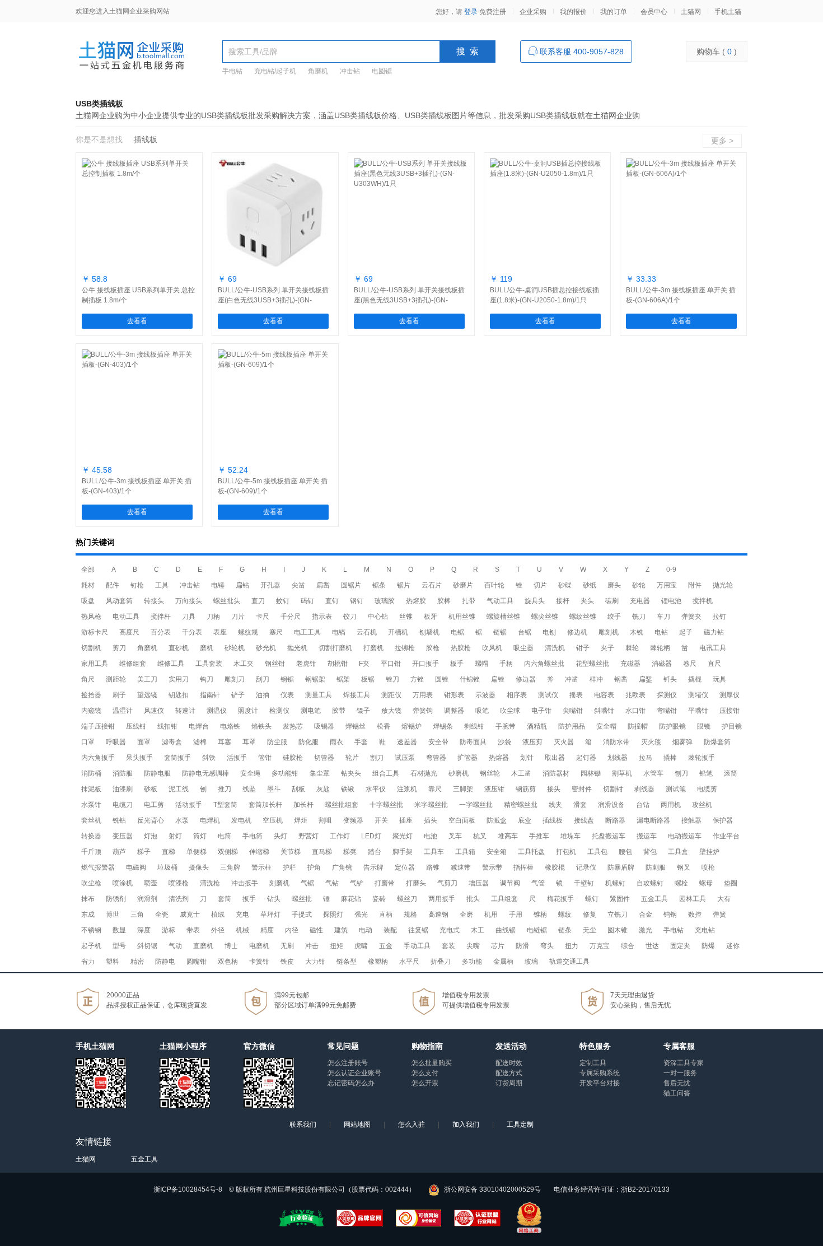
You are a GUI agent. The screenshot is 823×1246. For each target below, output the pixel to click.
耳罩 (249, 742)
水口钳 (635, 711)
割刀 (377, 758)
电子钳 (541, 711)
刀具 (188, 616)
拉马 (645, 758)
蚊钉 (282, 601)
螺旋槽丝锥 (503, 616)
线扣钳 (167, 726)
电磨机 (259, 946)
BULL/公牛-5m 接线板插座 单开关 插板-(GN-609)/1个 (273, 486)
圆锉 (441, 679)
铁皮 (287, 961)
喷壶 (150, 883)
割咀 (325, 820)
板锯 (368, 679)
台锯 (524, 632)
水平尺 (409, 961)
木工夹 (243, 664)
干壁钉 (584, 883)
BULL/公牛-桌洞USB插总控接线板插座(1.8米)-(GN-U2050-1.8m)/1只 (544, 295)
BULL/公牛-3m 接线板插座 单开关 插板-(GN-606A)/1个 (681, 295)
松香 (383, 726)
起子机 (91, 946)
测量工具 (318, 695)
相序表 (517, 695)
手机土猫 (727, 12)
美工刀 (147, 679)
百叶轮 (494, 585)
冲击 (312, 946)
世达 (652, 946)
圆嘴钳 (196, 961)
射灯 (175, 836)
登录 (471, 12)
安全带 (438, 742)
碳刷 (612, 601)
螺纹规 (248, 632)
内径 (291, 930)
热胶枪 (461, 648)
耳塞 (224, 742)
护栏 (289, 867)
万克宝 (600, 946)
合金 (645, 914)
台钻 (642, 805)
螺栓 (681, 883)
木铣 (636, 632)
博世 (112, 914)
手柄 (506, 664)
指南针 (210, 695)
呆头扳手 (139, 758)
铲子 (238, 695)
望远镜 (147, 695)
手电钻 (232, 71)
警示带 (492, 867)
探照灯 (333, 914)
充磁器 (630, 664)
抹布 (88, 899)
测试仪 (548, 695)
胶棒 (444, 601)
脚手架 (402, 852)
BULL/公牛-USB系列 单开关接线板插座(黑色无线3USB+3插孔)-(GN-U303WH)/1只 (409, 300)
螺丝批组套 (341, 805)
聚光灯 (402, 836)
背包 (650, 852)
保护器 (723, 820)
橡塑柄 (378, 961)
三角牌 (230, 867)
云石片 (432, 585)
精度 (267, 930)
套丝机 (91, 820)
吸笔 (482, 711)
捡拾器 (91, 695)
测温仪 (217, 711)
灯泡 (150, 836)
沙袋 (504, 742)
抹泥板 (91, 789)
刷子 (119, 695)
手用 (515, 914)
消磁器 (662, 664)
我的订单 (613, 12)
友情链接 (93, 1141)
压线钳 (136, 726)
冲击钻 (350, 71)
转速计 (185, 711)
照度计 (248, 711)
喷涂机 (123, 883)
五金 (385, 946)
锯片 (403, 585)
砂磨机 (458, 773)
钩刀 (206, 679)
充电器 (640, 601)
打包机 (566, 852)
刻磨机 (279, 883)
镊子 (363, 711)
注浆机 (407, 789)
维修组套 (132, 664)
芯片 (497, 946)
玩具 (719, 679)
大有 (724, 899)
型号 (119, 946)
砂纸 (589, 585)
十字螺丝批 (386, 805)
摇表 (576, 695)
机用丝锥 (461, 616)
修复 (589, 914)
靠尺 (435, 789)
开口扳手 (425, 664)
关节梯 (290, 852)
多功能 (472, 961)
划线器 (617, 758)
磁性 (316, 930)
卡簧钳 (259, 961)
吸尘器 (523, 648)
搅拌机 (703, 601)
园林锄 (591, 773)
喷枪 (708, 867)
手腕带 (505, 726)
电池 (430, 836)
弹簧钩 (423, 711)
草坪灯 (270, 914)
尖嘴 (473, 946)
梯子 (144, 852)
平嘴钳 (698, 711)
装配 (390, 930)
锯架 (343, 679)
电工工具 (307, 632)
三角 (137, 914)
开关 (381, 820)
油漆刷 (123, 789)
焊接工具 (356, 695)
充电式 (449, 930)
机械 (242, 930)
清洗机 (555, 648)
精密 (137, 961)
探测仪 (667, 695)
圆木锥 (617, 930)
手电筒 (252, 836)
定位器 (405, 867)
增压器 (479, 883)
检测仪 (279, 711)
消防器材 (556, 773)
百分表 (161, 632)
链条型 (346, 961)
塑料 (112, 961)
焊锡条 (443, 726)
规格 (410, 914)
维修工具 (170, 664)
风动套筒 (119, 601)
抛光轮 (723, 585)
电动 (365, 930)
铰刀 (350, 616)
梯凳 (350, 852)
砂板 (150, 789)
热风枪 (91, 616)
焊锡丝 (355, 726)
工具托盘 (531, 852)
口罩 (88, 742)
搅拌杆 (161, 616)
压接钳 (729, 711)
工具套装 (208, 664)
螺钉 (591, 899)
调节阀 (510, 883)
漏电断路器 (653, 820)
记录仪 (586, 867)
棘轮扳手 (701, 758)
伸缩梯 (259, 852)
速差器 (407, 742)
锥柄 (540, 914)
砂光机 (266, 648)
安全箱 (497, 852)
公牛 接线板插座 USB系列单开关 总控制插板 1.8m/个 (138, 295)
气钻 (332, 883)
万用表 (423, 695)
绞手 (614, 616)
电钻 (661, 632)
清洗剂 (179, 899)
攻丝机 (702, 805)
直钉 (332, 601)
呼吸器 (116, 742)
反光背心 (150, 820)
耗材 (88, 585)
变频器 (353, 820)
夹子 (607, 648)
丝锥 (406, 616)
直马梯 (322, 852)
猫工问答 (676, 1093)
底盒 (524, 820)
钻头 (273, 899)
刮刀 (262, 679)
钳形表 (454, 695)
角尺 (88, 679)
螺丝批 (302, 899)
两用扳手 (441, 899)
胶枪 (432, 648)
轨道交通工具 (569, 961)
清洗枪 (210, 883)
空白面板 (461, 820)
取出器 (555, 758)
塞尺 (276, 632)
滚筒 (730, 773)
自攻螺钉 (650, 883)
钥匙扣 (179, 695)
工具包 (597, 852)
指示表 (322, 616)
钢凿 (621, 679)
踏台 (374, 852)
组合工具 (385, 773)
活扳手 (237, 758)
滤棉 (200, 742)
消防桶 (91, 773)
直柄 (385, 914)
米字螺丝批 (431, 805)
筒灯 (200, 836)
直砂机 (179, 648)
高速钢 (438, 914)
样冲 (596, 679)
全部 (88, 569)
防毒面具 (473, 742)
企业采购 (533, 12)
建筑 (341, 930)
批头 (473, 899)
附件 (695, 585)
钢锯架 (315, 679)
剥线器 (644, 789)
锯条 (379, 585)
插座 (406, 820)
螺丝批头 (226, 601)
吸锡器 (324, 726)
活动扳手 (188, 805)
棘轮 (632, 648)
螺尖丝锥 (544, 616)
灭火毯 (651, 742)
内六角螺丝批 (544, 664)
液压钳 (494, 789)
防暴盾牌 (620, 867)
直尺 (714, 664)
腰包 (625, 852)
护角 (314, 867)
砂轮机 (235, 648)
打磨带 (385, 883)
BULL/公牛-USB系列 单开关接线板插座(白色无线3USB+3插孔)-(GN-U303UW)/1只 (273, 300)
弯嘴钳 (667, 711)
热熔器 (499, 758)
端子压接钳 (98, 726)
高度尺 (129, 632)
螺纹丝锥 (582, 616)
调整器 (454, 711)
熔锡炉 (411, 726)
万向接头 (188, 601)
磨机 (206, 648)
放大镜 (391, 711)
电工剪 (154, 805)
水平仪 (376, 789)
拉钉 (719, 616)
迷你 (733, 946)
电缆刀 (123, 805)
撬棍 (695, 679)
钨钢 (670, 914)
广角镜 (342, 867)
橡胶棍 (555, 867)
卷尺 (689, 664)
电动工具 (126, 616)
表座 (220, 632)
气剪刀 (447, 883)
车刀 (663, 616)
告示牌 (373, 867)
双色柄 (228, 961)
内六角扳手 (98, 758)
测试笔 (676, 789)
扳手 (249, 899)
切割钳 (613, 789)
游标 (168, 930)
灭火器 (564, 742)
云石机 (367, 632)
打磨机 (373, 648)
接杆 (562, 601)
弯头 (547, 946)
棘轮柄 (660, 648)
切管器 (324, 758)
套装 (448, 946)
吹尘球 (510, 711)
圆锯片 (351, 585)
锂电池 (671, 601)
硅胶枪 (293, 758)
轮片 (352, 758)
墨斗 (273, 789)
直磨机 (203, 946)
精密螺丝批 (520, 805)
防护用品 (571, 726)
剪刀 (119, 648)
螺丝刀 (407, 899)
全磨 (466, 914)
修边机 (577, 632)
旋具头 (535, 601)
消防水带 (616, 742)
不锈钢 (91, 930)
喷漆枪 (179, 883)
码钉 (307, 601)
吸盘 (88, 601)
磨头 (614, 585)
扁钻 (242, 585)
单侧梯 (196, 852)
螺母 (706, 883)
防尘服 (277, 742)
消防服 (123, 773)
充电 (242, 914)
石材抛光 (423, 773)
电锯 (457, 632)
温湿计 (123, 711)
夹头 (587, 601)
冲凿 (571, 679)
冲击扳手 (244, 883)
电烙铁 (230, 726)
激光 (645, 930)
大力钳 (315, 961)
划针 (527, 758)
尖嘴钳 (573, 711)
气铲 (356, 883)
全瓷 (162, 914)
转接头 (154, 601)
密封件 (582, 789)
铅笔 (706, 773)
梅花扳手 (560, 899)
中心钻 (378, 616)
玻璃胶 (385, 601)
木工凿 (521, 773)
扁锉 (497, 679)
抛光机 (297, 648)
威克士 (190, 914)
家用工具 (94, 664)
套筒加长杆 (265, 805)
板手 (457, 664)
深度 (144, 930)
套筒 (224, 899)
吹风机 (492, 648)
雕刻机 (608, 632)
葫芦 (119, 852)
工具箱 (465, 852)
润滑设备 (611, 805)
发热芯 (293, 726)
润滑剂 (147, 899)
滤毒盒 (172, 742)
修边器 (526, 679)
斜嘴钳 (604, 711)
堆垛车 (570, 836)
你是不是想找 (99, 139)
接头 (553, 789)
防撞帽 (638, 726)
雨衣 (336, 742)
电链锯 (537, 930)
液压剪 (532, 742)
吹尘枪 (91, 883)
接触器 (691, 820)
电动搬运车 (685, 836)
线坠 (249, 789)
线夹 (555, 805)
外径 (218, 930)
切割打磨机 (335, 648)
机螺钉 (615, 883)
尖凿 (298, 585)
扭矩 (336, 946)
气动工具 (500, 601)
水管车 (653, 773)
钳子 (583, 648)
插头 (430, 820)
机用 (491, 914)
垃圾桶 (167, 867)
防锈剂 (116, 899)
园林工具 (692, 899)
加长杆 (303, 805)
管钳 (265, 758)
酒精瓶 (537, 726)
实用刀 (179, 679)
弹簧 (719, 914)
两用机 (671, 805)
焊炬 (300, 820)
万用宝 (667, 585)
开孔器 (270, 585)
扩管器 (467, 758)
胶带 (338, 711)
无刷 (287, 946)
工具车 (434, 852)
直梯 (168, 852)
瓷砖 (379, 899)
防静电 (165, 961)
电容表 (604, 695)
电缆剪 (707, 789)
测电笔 (311, 711)
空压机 (273, 820)
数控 (695, 914)
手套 (361, 742)
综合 (627, 946)
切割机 (91, 648)
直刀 (258, 601)
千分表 (192, 632)
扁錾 (645, 679)
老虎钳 (306, 664)
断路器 (615, 820)
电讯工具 (712, 648)
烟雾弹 (682, 742)
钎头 (670, 679)
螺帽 (481, 664)
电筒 (224, 836)
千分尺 (290, 616)
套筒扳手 (177, 758)
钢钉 (356, 601)
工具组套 (504, 899)
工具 (162, 585)
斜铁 (209, 758)
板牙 (430, 616)
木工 (477, 930)
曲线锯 (505, 930)
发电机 (241, 820)
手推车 (539, 836)
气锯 (307, 883)
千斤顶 (91, 852)
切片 (540, 585)
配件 (112, 585)
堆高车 (508, 836)
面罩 (144, 742)
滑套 (580, 805)
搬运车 (647, 836)
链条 (565, 930)
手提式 (302, 914)
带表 (193, 930)
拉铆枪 (405, 648)
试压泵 (405, 758)
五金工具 (654, 899)
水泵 (182, 820)
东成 (88, 914)
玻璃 (531, 961)
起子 (686, 632)
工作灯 (340, 836)
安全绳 (250, 773)
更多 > (722, 140)
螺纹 (565, 914)
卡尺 (262, 616)
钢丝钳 (275, 664)
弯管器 (436, 758)
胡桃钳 (338, 664)
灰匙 (323, 789)
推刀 (224, 789)
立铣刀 (617, 914)
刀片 (238, 616)
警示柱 (261, 867)
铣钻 (119, 820)
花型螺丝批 (592, 664)
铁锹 (347, 789)
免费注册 (492, 12)
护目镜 (732, 726)
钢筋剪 (526, 789)
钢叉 (683, 867)
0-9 (671, 569)
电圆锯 (382, 71)
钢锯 (287, 679)
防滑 (522, 946)
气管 (538, 883)
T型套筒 (225, 805)
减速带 (461, 867)
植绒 (218, 914)
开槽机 (398, 632)
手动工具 (417, 946)
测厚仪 (729, 695)
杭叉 (480, 836)
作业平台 (726, 836)
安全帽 (606, 726)
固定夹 (680, 946)
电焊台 (199, 726)
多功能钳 (285, 773)
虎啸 (361, 946)
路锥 (432, 867)
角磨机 (318, 71)
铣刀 (639, 616)
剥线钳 (474, 726)
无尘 (589, 930)
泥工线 (179, 789)
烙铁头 (261, 726)
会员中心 (653, 12)
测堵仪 (698, 695)
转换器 (91, 836)
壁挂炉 (709, 852)
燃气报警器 (98, 867)
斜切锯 (147, 946)
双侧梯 (228, 852)
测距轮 (116, 679)
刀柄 (213, 616)
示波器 (485, 695)
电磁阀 (136, 867)
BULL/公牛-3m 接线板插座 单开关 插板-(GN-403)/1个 (136, 486)
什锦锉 (470, 679)
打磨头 (416, 883)
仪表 (287, 695)
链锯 (500, 632)
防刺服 (656, 867)
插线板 (145, 139)
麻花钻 (351, 899)
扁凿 (323, 585)
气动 (175, 946)
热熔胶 (416, 601)
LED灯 (371, 836)
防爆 (708, 946)
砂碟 (565, 585)
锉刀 (392, 679)
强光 (361, 914)
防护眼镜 (672, 726)
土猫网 (691, 12)
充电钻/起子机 (275, 71)
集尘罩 (320, 773)
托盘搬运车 (608, 836)
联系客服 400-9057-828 (580, 51)
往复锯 (418, 930)
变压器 (123, 836)
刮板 (298, 789)
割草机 (622, 773)
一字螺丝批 (476, 805)
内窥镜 (91, 711)
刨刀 (681, 773)
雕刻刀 (235, 679)
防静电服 (157, 773)
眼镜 (703, 726)
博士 (231, 946)
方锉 (417, 679)
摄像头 (199, 867)
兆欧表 (635, 695)
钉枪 (137, 585)
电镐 (338, 632)
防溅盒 (497, 820)
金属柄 (503, 961)
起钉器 (586, 758)
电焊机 (210, 820)
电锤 (218, 585)
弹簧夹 (691, 616)
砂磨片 (463, 585)
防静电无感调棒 (205, 773)
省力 (88, 961)
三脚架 (463, 789)
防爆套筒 (717, 742)
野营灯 (308, 836)
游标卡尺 (94, 632)
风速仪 (154, 711)
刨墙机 (429, 632)
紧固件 (620, 899)
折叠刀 (441, 961)
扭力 (571, 946)
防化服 (308, 742)
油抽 (262, 695)
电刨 (549, 632)
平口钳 (391, 664)
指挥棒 (523, 867)
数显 (119, 930)
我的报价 (573, 12)
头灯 (280, 836)
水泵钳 (91, 805)
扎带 (468, 601)
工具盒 (678, 852)
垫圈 (730, 883)
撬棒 (670, 758)
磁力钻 (714, 632)
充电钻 (705, 930)
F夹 (364, 664)
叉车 (455, 836)
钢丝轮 (490, 773)
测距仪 (391, 695)
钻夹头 (351, 773)
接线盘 (584, 820)
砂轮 (639, 585)
